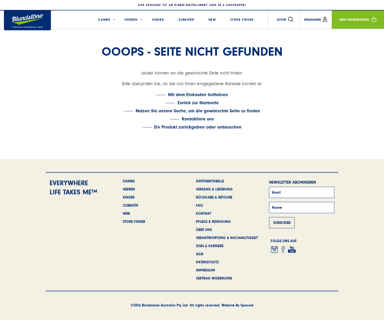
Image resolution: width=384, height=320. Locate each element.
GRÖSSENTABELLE (210, 181)
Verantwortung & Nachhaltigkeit (227, 238)
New (212, 19)
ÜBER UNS (204, 230)
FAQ (199, 205)
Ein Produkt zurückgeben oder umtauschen (198, 127)
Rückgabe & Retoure (214, 197)
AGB (199, 254)
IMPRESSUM (205, 270)
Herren (131, 19)
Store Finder (242, 19)
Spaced (247, 305)
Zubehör (186, 19)
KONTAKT (203, 213)
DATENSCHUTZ (207, 262)
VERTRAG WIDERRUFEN (214, 278)
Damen (104, 19)
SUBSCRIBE (281, 222)
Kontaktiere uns (198, 118)
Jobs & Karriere (209, 246)
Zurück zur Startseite (198, 102)
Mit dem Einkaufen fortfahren (198, 94)
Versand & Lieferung (214, 189)
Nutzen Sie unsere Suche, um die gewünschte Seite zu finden (198, 110)
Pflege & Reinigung (213, 221)
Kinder (158, 19)
